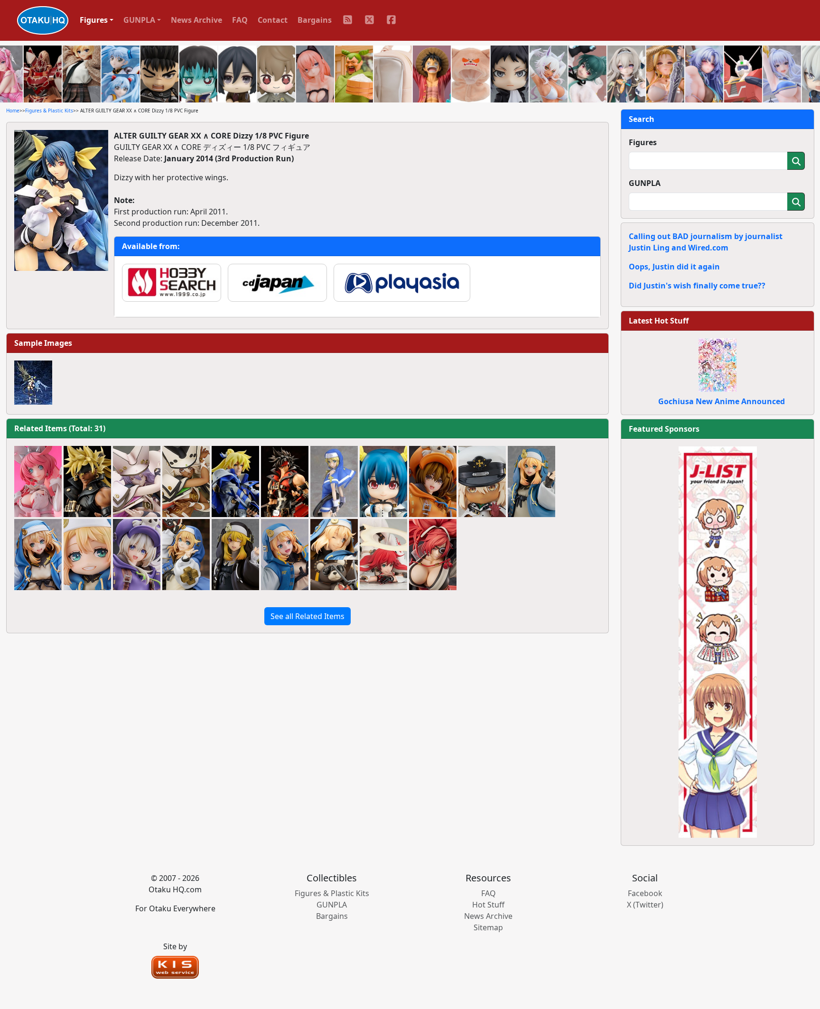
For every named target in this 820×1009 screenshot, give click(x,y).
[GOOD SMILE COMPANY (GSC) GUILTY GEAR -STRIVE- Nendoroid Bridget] (87, 554)
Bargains (315, 20)
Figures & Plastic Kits (49, 110)
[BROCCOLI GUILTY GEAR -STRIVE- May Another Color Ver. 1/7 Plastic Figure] (136, 554)
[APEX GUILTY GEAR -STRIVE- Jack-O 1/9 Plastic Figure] (383, 554)
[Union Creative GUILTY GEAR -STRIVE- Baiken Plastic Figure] (433, 554)
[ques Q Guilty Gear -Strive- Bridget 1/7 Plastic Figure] (186, 554)
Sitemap (488, 927)
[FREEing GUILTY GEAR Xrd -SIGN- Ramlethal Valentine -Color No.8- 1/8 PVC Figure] (136, 481)
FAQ (240, 20)
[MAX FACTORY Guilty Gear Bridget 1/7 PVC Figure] (334, 481)
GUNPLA (645, 183)
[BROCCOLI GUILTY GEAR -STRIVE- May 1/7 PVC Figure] (433, 481)
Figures (643, 142)
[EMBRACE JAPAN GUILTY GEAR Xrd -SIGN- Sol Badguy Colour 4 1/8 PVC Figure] (87, 481)
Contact (273, 20)
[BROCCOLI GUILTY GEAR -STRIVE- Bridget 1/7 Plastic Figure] (38, 554)
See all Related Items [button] (307, 616)
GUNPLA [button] (139, 20)
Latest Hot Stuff (659, 320)
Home (12, 110)
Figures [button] (94, 20)
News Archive (196, 20)
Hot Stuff (488, 904)
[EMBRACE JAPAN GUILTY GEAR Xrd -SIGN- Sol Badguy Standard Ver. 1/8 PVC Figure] (284, 481)
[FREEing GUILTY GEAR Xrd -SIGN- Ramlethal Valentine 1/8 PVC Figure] (186, 481)
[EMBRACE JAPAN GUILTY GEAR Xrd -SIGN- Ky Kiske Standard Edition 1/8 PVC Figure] (235, 481)
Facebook (645, 893)
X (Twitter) (645, 904)
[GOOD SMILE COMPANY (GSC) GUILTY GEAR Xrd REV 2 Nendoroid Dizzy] (383, 481)
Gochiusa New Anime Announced (721, 401)
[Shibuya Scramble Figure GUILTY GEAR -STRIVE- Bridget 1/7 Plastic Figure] (284, 554)
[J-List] (718, 641)
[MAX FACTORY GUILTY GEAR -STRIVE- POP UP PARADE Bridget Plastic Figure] (531, 481)
